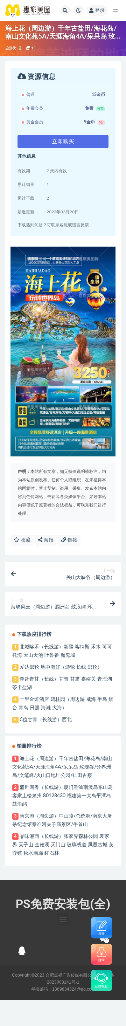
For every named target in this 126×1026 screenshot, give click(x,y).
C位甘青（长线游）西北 (46, 719)
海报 (48, 540)
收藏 (24, 540)
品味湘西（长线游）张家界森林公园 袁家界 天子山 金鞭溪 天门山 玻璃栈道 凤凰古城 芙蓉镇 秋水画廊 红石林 (63, 845)
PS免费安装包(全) (63, 904)
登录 (100, 10)
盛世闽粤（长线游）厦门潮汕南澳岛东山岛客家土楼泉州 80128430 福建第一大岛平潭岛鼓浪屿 (62, 796)
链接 (71, 540)
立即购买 (63, 141)
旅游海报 (13, 48)
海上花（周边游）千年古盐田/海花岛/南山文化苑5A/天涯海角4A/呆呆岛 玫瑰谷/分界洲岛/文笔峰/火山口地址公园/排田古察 (62, 767)
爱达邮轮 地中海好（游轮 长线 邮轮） (61, 667)
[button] (63, 919)
